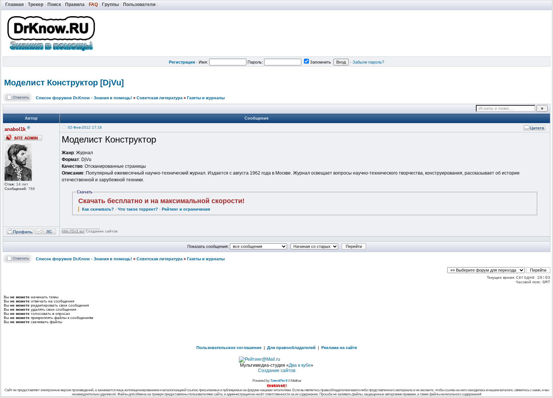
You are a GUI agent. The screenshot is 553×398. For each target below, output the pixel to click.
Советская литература (159, 98)
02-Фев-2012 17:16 (85, 127)
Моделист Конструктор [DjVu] (64, 82)
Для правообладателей (291, 347)
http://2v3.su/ (73, 231)
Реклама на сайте (339, 347)
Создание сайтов (276, 370)
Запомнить (320, 62)
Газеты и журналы (206, 98)
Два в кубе (300, 365)
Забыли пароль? (368, 62)
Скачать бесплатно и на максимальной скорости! (161, 201)
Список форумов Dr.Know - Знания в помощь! (84, 98)
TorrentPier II (278, 380)
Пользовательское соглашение (228, 347)
